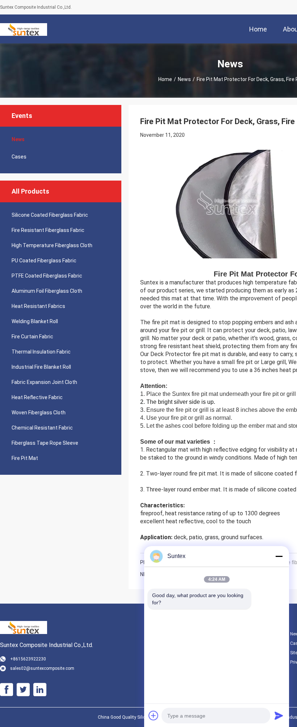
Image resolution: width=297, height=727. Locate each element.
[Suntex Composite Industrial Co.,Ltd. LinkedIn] (39, 689)
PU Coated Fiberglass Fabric (44, 260)
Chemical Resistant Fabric (42, 428)
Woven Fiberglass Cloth (39, 412)
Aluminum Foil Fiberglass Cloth (47, 291)
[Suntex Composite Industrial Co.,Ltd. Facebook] (6, 689)
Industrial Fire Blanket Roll (41, 367)
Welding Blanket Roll (35, 321)
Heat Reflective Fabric (37, 397)
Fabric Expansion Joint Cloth (44, 382)
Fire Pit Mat (25, 458)
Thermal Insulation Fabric (41, 352)
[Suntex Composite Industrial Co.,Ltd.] (23, 29)
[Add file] (153, 715)
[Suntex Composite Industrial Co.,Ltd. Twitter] (23, 689)
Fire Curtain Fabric (32, 336)
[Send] (279, 715)
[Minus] (279, 556)
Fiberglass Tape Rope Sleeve (45, 443)
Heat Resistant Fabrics (38, 306)
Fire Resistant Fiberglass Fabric (48, 230)
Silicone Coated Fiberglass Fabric (50, 215)
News (184, 79)
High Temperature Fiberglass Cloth (52, 245)
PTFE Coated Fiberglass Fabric (47, 276)
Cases (19, 157)
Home (165, 79)
